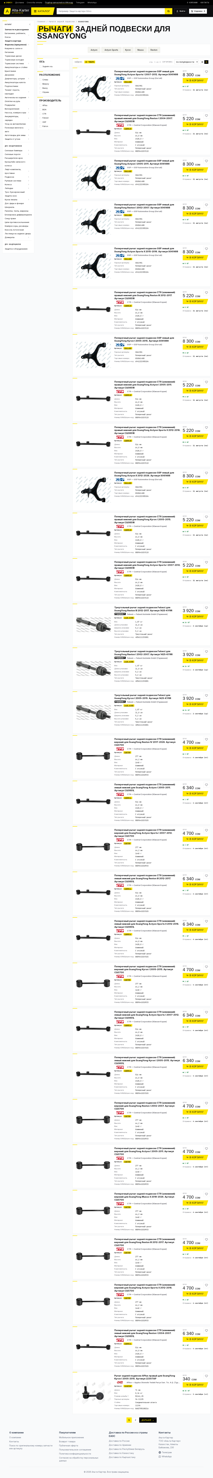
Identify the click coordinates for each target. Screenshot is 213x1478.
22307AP (127, 1386)
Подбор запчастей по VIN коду (59, 2)
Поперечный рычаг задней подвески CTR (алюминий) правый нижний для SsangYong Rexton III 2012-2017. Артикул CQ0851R (144, 295)
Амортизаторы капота (15, 82)
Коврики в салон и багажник (13, 50)
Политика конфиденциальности (75, 1453)
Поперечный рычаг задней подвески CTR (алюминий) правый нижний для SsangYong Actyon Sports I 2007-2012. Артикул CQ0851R (147, 565)
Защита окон (11, 196)
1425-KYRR (128, 618)
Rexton (154, 50)
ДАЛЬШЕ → (148, 1420)
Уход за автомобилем (15, 124)
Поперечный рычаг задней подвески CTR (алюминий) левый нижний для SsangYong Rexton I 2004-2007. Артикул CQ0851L (144, 1333)
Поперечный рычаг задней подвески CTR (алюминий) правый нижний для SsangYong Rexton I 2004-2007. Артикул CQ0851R (144, 118)
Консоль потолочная (14, 230)
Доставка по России (119, 1441)
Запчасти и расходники (17, 29)
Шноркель (9, 207)
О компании (192, 2)
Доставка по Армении (120, 1445)
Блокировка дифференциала (18, 214)
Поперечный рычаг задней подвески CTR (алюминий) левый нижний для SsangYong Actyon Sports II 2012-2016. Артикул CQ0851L (146, 924)
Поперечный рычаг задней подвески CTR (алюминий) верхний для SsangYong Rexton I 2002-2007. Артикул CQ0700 (144, 1105)
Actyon (94, 50)
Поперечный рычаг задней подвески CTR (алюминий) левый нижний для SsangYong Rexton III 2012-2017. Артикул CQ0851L (144, 878)
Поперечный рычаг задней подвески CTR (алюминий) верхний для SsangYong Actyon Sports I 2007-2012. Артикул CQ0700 (144, 833)
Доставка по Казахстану (121, 1453)
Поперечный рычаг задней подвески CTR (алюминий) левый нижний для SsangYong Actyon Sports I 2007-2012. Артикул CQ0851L (146, 1015)
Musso (141, 50)
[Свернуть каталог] (30, 24)
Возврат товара (67, 1441)
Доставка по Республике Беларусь (127, 1449)
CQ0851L (127, 798)
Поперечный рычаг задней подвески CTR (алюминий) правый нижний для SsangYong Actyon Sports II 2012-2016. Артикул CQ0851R (147, 430)
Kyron (128, 50)
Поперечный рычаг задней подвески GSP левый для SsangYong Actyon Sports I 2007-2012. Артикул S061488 (146, 73)
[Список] (206, 62)
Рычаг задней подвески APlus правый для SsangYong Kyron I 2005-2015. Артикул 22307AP (144, 1377)
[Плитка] (202, 62)
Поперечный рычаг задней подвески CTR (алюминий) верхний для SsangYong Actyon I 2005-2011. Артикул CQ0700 (144, 1151)
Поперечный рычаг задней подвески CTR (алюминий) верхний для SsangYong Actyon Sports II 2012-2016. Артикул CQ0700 (144, 1287)
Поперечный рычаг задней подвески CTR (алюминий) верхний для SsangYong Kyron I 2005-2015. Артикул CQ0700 (144, 969)
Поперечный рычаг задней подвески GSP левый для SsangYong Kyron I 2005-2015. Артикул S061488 (144, 339)
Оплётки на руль (12, 101)
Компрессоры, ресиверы (16, 226)
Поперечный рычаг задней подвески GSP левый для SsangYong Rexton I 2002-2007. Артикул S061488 (144, 206)
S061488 (127, 82)
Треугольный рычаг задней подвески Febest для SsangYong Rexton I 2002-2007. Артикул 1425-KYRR (143, 653)
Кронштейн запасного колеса (15, 164)
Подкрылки (10, 105)
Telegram (80, 2)
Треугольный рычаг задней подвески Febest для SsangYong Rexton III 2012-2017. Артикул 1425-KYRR (143, 609)
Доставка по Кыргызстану (122, 1457)
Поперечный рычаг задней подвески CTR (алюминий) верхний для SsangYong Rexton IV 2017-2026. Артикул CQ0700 (144, 742)
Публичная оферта (68, 1445)
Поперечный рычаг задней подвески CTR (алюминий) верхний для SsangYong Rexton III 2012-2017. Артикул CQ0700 (144, 1242)
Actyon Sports (111, 50)
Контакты (205, 2)
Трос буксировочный (15, 192)
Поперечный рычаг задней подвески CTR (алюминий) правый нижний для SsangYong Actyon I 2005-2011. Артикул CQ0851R (144, 384)
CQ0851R (127, 129)
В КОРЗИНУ (197, 80)
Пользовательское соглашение (75, 1449)
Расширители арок (14, 158)
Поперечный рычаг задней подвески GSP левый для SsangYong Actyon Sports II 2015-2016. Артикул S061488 (146, 250)
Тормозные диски (13, 56)
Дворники (9, 75)
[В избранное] (206, 72)
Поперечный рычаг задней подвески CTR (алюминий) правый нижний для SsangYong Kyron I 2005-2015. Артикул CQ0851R (144, 519)
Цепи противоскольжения (17, 222)
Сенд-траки (10, 218)
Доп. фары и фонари (14, 203)
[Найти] (168, 11)
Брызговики (10, 71)
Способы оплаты (34, 2)
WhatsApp (92, 2)
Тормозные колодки (14, 60)
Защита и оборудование (16, 249)
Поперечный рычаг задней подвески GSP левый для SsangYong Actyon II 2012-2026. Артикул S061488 (144, 474)
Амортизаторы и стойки (16, 67)
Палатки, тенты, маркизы (16, 211)
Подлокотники (11, 86)
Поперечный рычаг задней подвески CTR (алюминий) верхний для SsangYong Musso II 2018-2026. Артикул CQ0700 (144, 1196)
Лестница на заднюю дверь (18, 233)
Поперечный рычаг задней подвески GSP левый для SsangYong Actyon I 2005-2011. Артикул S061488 (144, 162)
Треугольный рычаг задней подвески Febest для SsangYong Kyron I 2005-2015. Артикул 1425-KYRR (142, 697)
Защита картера (13, 41)
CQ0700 (127, 752)
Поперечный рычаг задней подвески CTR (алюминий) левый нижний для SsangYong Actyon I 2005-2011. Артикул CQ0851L (144, 787)
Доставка (19, 2)
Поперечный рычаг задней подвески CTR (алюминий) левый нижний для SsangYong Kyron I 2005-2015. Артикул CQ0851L (147, 1060)
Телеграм (167, 1452)
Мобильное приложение (71, 1437)
